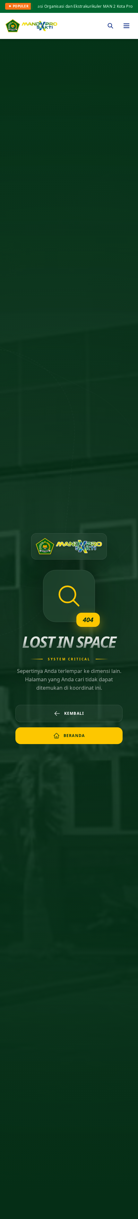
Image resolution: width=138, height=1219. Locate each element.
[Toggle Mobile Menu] (126, 25)
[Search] (110, 26)
